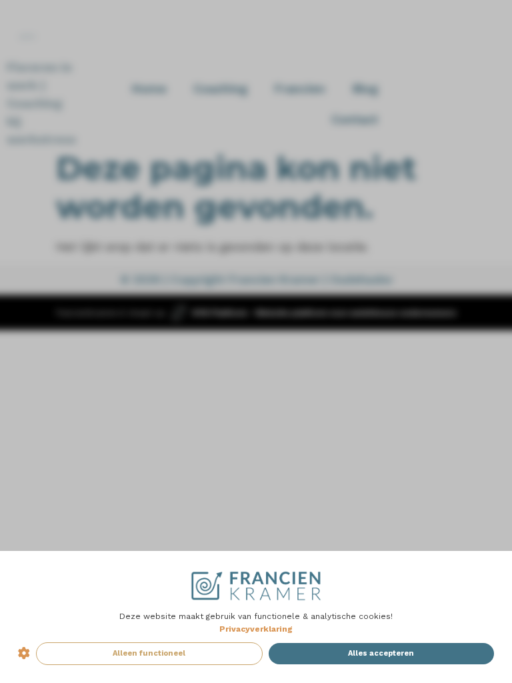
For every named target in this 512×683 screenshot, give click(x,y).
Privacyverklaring (256, 629)
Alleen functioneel (149, 653)
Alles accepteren (381, 653)
